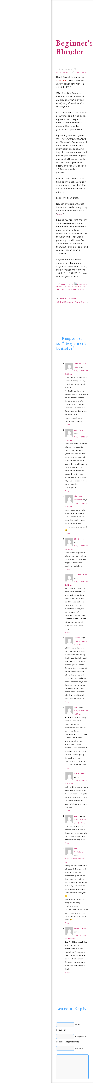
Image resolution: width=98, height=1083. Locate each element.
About (16, 8)
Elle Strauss (79, 539)
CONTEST (62, 80)
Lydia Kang (78, 430)
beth (76, 707)
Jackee (77, 638)
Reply (67, 425)
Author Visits (24, 47)
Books (38, 15)
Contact (9, 22)
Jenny (76, 816)
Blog (25, 22)
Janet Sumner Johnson (22, 1068)
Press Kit (34, 31)
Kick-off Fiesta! (68, 299)
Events (9, 39)
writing (81, 289)
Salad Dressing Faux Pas (71, 302)
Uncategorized (63, 72)
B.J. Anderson (80, 773)
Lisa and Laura (80, 575)
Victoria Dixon (80, 928)
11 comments (80, 72)
